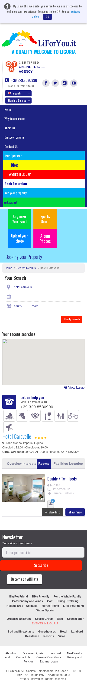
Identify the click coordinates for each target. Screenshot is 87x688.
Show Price (75, 512)
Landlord (77, 631)
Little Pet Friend (73, 605)
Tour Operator (13, 155)
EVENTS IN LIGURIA (45, 623)
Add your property (15, 192)
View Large (76, 387)
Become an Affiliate (24, 579)
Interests (29, 463)
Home (7, 109)
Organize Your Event (19, 219)
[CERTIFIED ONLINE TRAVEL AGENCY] (11, 66)
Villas (61, 636)
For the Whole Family (67, 596)
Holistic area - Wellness (22, 605)
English (17, 93)
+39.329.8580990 (23, 80)
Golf (49, 601)
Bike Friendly (40, 596)
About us (9, 127)
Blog (60, 618)
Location (75, 463)
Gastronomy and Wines (27, 601)
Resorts (48, 636)
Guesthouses (47, 631)
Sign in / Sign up (17, 100)
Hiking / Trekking (67, 601)
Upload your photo (19, 238)
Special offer (75, 618)
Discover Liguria (14, 137)
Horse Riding (50, 605)
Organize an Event (19, 618)
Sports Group (45, 219)
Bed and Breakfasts (21, 631)
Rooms (43, 463)
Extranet (11, 202)
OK (47, 17)
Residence (32, 636)
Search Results (26, 268)
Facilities (60, 463)
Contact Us (11, 146)
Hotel (63, 631)
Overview (13, 463)
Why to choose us (14, 118)
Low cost (55, 653)
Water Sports (45, 610)
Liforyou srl (37, 679)
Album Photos (45, 238)
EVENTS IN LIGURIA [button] (19, 174)
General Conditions (48, 657)
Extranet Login (49, 661)
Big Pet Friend (18, 596)
